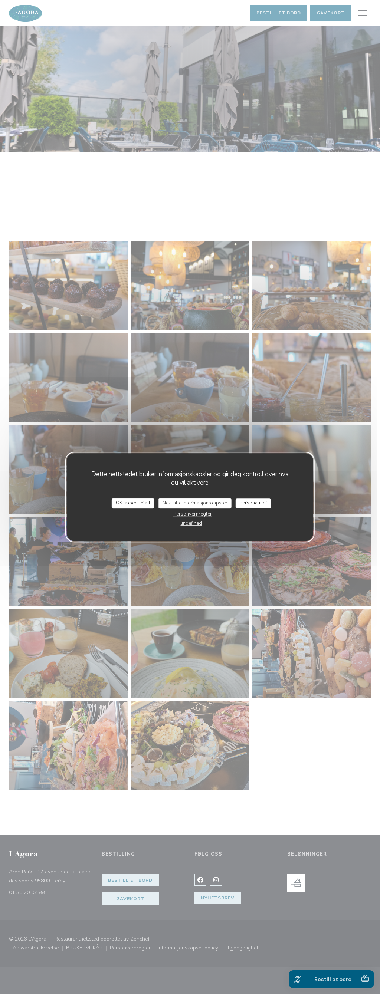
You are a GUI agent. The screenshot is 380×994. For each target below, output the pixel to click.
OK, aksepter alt (133, 503)
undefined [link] (191, 523)
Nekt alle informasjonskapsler (195, 503)
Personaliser (253, 503)
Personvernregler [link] (192, 514)
